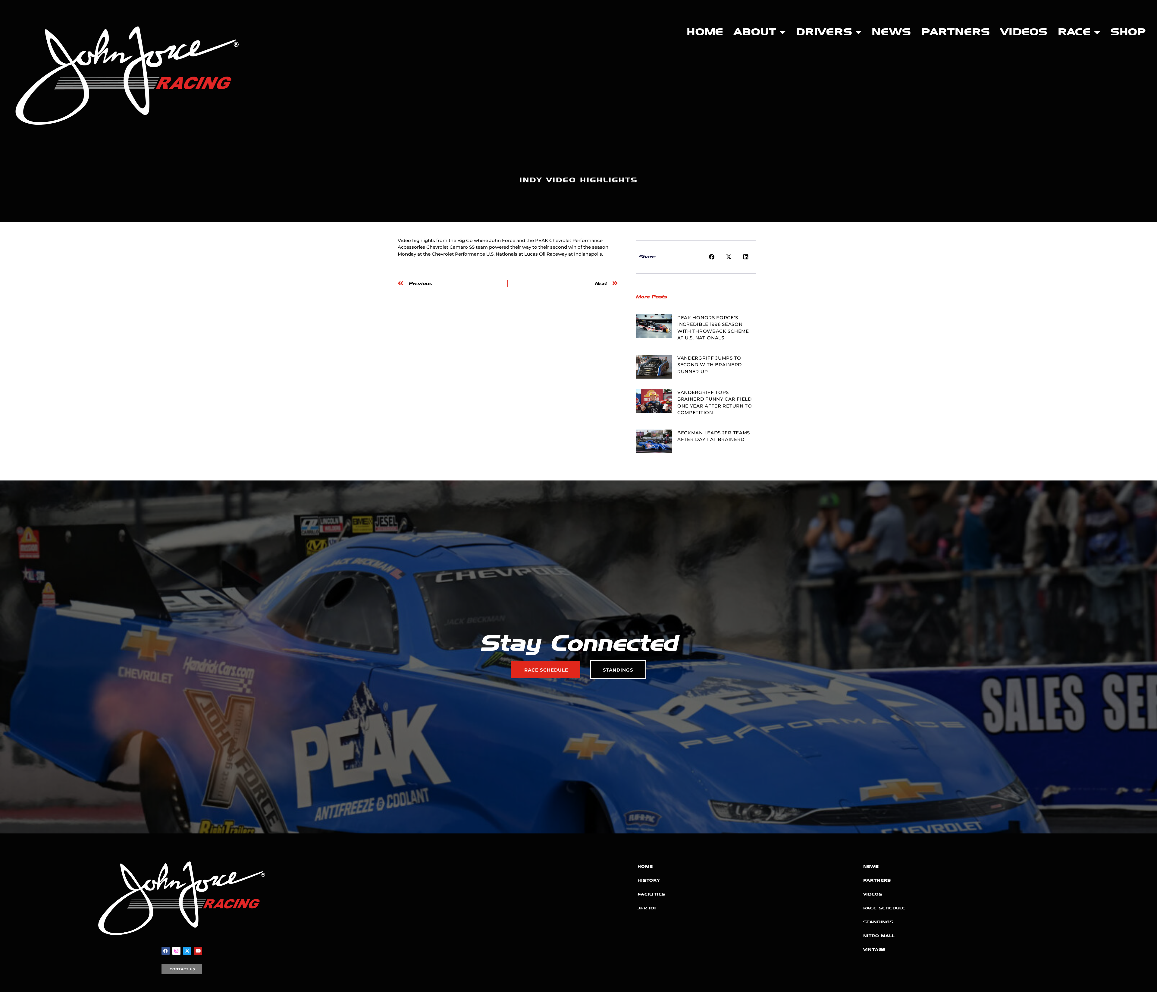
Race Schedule (884, 908)
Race (1074, 32)
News (891, 32)
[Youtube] (198, 951)
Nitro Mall (879, 936)
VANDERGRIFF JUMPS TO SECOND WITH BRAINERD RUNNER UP (709, 364)
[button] (712, 257)
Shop (1128, 32)
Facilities (651, 894)
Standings (878, 922)
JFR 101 (647, 908)
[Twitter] (187, 951)
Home (705, 32)
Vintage (874, 949)
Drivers (824, 32)
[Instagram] (176, 951)
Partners (955, 32)
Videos (1024, 32)
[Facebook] (165, 951)
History (649, 880)
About (755, 32)
